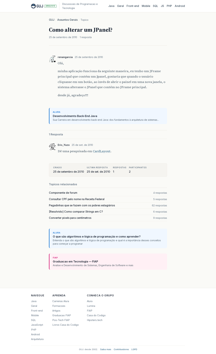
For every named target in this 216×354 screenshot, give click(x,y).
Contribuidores (121, 349)
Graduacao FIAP (61, 315)
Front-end (37, 310)
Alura (89, 301)
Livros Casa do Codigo (65, 324)
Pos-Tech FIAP (61, 320)
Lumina (91, 305)
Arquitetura (37, 339)
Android (180, 6)
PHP (169, 6)
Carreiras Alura (60, 301)
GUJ (51, 19)
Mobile (146, 6)
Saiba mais (105, 349)
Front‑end (133, 6)
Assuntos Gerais (67, 19)
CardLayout (101, 151)
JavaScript (37, 324)
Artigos (56, 310)
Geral (120, 6)
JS (162, 6)
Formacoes (58, 305)
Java (111, 6)
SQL (155, 6)
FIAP (89, 310)
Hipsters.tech (94, 320)
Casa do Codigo (96, 315)
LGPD (134, 349)
